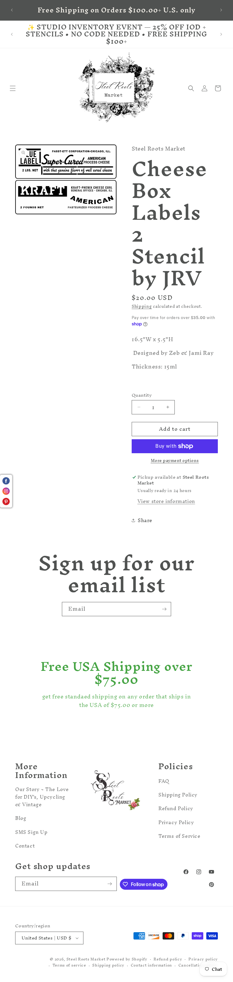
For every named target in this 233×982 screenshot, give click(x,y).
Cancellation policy (198, 965)
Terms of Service (179, 836)
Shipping (142, 306)
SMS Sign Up (31, 832)
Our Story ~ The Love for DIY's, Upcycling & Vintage (42, 798)
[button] (12, 88)
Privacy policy (203, 959)
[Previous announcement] (12, 10)
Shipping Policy (178, 794)
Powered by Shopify (126, 959)
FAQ (163, 782)
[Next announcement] (221, 10)
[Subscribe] (164, 609)
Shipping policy (108, 965)
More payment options (175, 461)
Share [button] (145, 520)
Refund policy (168, 959)
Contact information (151, 965)
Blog (20, 818)
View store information (166, 501)
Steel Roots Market (86, 959)
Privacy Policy (176, 822)
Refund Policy (175, 808)
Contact (25, 845)
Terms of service (69, 965)
